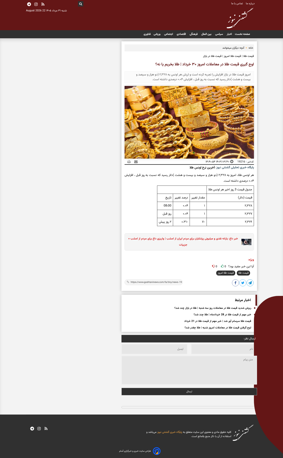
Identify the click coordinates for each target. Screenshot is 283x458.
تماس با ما (237, 4)
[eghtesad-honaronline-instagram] (39, 429)
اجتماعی (169, 34)
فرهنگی (194, 34)
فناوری (147, 34)
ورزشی (157, 34)
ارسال (189, 392)
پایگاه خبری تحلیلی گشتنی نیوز (234, 167)
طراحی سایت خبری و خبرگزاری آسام (135, 451)
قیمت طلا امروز (226, 273)
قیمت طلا (243, 273)
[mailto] (135, 162)
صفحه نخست (242, 34)
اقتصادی (182, 34)
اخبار (229, 34)
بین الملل (206, 34)
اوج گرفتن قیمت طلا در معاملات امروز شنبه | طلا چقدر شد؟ (218, 328)
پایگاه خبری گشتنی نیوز (169, 432)
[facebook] (235, 283)
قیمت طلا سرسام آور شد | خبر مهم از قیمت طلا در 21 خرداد (217, 321)
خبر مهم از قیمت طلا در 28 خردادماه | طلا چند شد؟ (222, 315)
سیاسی (219, 34)
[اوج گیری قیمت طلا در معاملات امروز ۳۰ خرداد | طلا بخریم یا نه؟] (250, 283)
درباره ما (250, 4)
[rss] (43, 5)
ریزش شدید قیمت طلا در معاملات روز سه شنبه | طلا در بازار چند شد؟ (212, 308)
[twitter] (243, 283)
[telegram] (32, 429)
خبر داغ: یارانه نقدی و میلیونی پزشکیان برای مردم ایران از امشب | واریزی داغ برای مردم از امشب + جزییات (183, 241)
